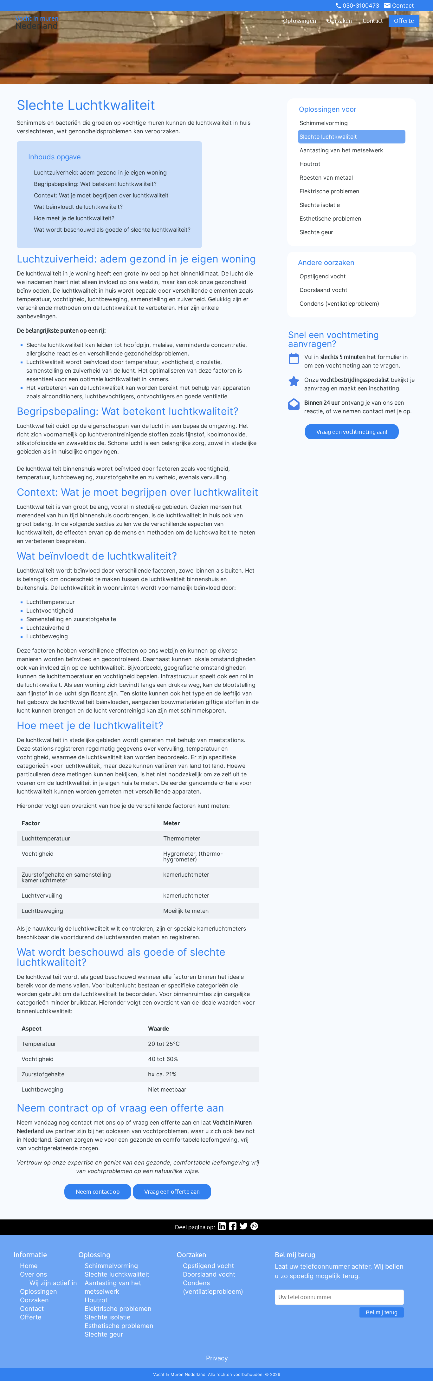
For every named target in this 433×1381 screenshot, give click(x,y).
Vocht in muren (36, 22)
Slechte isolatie (108, 1317)
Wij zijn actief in (53, 1283)
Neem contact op (98, 1191)
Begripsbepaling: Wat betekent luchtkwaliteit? (95, 184)
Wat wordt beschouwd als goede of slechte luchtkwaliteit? (112, 229)
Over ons (33, 1274)
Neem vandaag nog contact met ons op (70, 1122)
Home (29, 1266)
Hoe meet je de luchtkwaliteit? (74, 218)
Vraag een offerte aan (172, 1191)
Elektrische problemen (118, 1308)
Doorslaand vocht (209, 1274)
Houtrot (96, 1300)
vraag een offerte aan (162, 1122)
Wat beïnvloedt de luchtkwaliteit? (78, 206)
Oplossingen (299, 20)
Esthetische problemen (119, 1326)
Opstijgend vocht (208, 1266)
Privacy (217, 1358)
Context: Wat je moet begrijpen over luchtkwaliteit (101, 195)
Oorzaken (339, 20)
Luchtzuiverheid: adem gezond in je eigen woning (100, 172)
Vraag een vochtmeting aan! (351, 431)
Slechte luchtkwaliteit (117, 1274)
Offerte (404, 20)
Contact (403, 5)
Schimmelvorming (111, 1266)
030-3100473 (361, 5)
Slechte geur (104, 1334)
